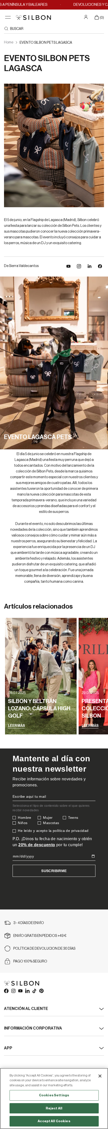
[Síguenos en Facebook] (6, 991)
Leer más (16, 726)
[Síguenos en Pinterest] (41, 991)
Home (8, 42)
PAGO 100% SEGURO (30, 961)
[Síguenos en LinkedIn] (89, 266)
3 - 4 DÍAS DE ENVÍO (28, 923)
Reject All (54, 1108)
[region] (54, 1098)
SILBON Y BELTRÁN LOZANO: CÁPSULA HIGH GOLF (39, 708)
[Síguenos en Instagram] (79, 266)
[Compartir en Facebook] (100, 266)
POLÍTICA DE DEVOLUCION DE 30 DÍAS (44, 948)
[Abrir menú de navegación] (8, 17)
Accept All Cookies (54, 1121)
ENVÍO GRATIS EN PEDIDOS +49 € (40, 936)
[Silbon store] (33, 17)
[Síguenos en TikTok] (34, 991)
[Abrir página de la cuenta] (86, 16)
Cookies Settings (54, 1095)
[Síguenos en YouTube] (68, 266)
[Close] (99, 1076)
